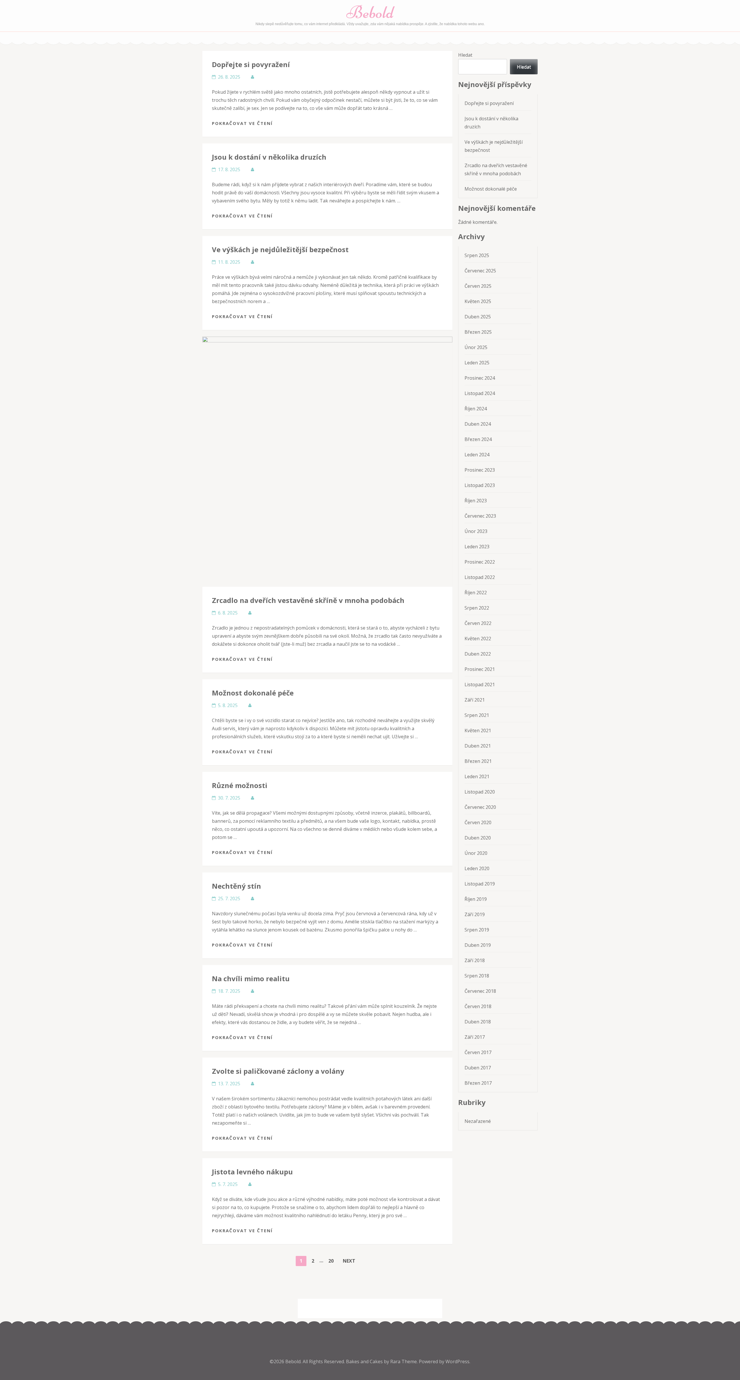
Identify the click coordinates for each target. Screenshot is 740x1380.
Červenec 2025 (480, 270)
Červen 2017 (478, 1052)
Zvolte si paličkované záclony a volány (278, 1071)
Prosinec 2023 (480, 470)
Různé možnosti (239, 785)
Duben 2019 (478, 945)
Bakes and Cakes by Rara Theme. (382, 1361)
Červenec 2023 (480, 516)
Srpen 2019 (477, 930)
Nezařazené (478, 1121)
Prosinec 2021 (480, 669)
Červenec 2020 (480, 807)
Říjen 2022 (476, 592)
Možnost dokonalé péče (253, 693)
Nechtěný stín (236, 886)
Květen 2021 (478, 730)
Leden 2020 (477, 868)
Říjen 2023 (476, 500)
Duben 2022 (478, 654)
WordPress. (457, 1361)
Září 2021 (475, 700)
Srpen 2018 (477, 976)
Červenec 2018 (480, 991)
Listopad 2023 (480, 485)
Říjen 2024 (476, 408)
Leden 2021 (477, 776)
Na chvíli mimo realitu (251, 978)
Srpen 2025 (477, 255)
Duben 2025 (478, 316)
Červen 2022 (478, 623)
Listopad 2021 (480, 684)
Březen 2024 (478, 439)
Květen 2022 (478, 638)
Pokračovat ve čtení (242, 123)
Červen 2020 (478, 822)
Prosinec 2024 (480, 378)
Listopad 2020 (480, 792)
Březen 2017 (478, 1083)
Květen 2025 (478, 301)
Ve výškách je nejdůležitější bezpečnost (280, 249)
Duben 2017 (478, 1067)
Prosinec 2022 (480, 562)
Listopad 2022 (480, 577)
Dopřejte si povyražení (251, 64)
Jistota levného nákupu (252, 1171)
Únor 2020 (476, 853)
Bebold (370, 12)
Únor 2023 (476, 531)
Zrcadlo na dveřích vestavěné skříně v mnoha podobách (308, 600)
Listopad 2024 (480, 393)
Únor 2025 (476, 347)
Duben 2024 (478, 424)
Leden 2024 (477, 454)
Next (349, 1261)
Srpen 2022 (477, 608)
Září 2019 (475, 914)
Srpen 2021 (477, 715)
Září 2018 (475, 960)
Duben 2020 (478, 838)
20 (333, 1260)
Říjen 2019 (476, 899)
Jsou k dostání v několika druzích (269, 157)
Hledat (465, 55)
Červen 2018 (478, 1006)
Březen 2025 (478, 332)
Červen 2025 (478, 286)
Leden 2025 (477, 362)
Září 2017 (475, 1037)
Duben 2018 (478, 1022)
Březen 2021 (478, 761)
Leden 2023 (477, 546)
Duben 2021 (478, 746)
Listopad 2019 (480, 884)
